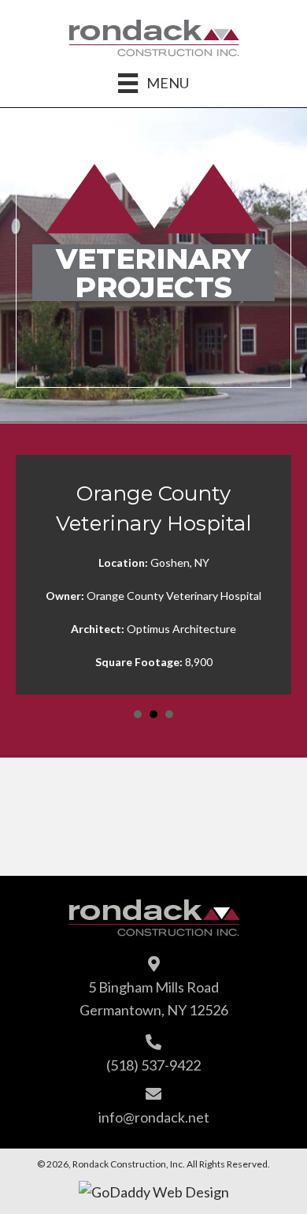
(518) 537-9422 (153, 1065)
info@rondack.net (153, 1117)
